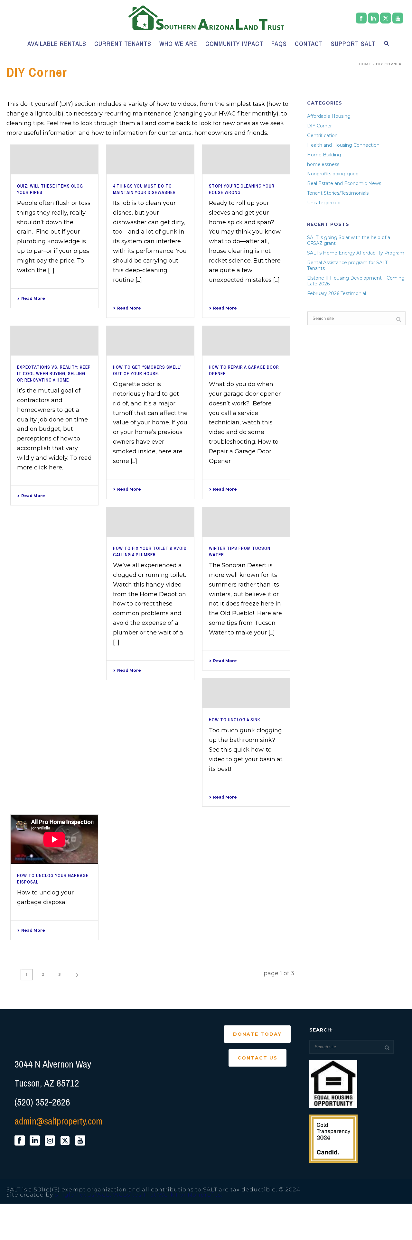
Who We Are (178, 43)
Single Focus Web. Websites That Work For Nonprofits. (138, 1194)
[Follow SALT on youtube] (80, 1140)
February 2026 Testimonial (336, 293)
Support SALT (353, 43)
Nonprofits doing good (333, 174)
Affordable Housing (329, 116)
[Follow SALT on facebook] (19, 1140)
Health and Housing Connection (343, 145)
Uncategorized (324, 203)
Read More (33, 298)
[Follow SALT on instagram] (50, 1140)
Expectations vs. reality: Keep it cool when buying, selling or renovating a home (54, 373)
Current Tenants (122, 43)
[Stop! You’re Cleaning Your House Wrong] (246, 159)
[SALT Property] (206, 17)
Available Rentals (56, 43)
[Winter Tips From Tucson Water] (246, 522)
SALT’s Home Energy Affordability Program (355, 253)
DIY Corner (319, 126)
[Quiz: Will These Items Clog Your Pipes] (54, 159)
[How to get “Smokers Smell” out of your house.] (150, 341)
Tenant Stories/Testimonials (338, 193)
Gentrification (322, 135)
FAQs (279, 43)
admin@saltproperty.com (58, 1121)
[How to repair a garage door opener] (246, 341)
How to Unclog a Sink (234, 720)
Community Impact (234, 43)
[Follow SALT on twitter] (65, 1140)
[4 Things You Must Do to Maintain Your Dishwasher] (150, 159)
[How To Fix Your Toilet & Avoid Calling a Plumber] (150, 522)
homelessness (323, 164)
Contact (309, 43)
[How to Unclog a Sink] (246, 693)
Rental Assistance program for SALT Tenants (347, 265)
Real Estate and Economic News (344, 183)
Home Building (324, 155)
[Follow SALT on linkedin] (35, 1140)
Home (365, 64)
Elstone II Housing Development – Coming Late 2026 (356, 281)
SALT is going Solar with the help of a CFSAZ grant (348, 240)
